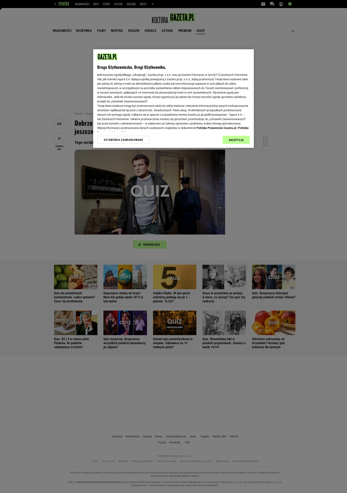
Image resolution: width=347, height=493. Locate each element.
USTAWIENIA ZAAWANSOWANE (123, 139)
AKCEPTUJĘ (236, 140)
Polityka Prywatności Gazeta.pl (216, 128)
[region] (173, 98)
